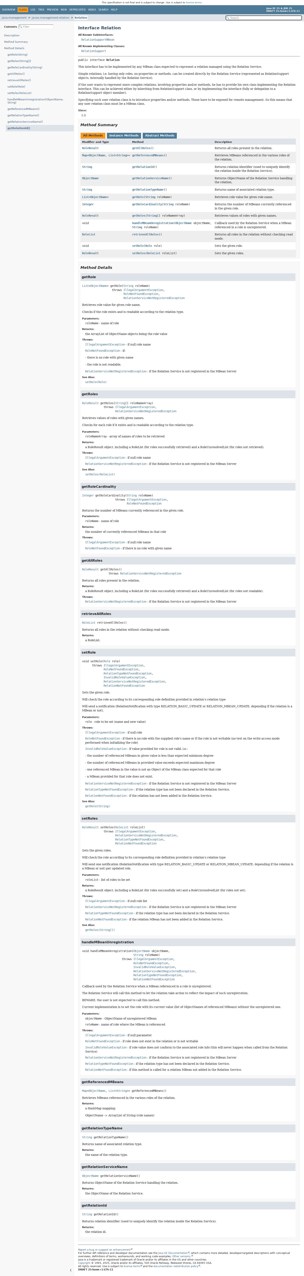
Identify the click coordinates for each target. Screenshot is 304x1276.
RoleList (88, 234)
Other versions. (181, 1256)
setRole (138, 245)
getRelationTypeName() (23, 115)
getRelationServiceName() (25, 121)
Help (114, 9)
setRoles (138, 253)
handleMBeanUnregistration (153, 223)
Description (11, 35)
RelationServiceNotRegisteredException (154, 298)
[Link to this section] (120, 125)
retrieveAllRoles (145, 234)
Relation (81, 17)
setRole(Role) (16, 86)
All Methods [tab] (93, 135)
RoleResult (90, 148)
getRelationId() (18, 128)
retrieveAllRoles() (19, 80)
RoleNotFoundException (140, 294)
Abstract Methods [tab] (159, 135)
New (64, 9)
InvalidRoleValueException (124, 677)
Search (103, 9)
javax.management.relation (50, 17)
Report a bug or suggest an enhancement (104, 1249)
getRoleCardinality (147, 204)
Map (84, 155)
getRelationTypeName (148, 189)
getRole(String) (17, 54)
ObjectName (97, 155)
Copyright (84, 1263)
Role (148, 245)
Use (33, 9)
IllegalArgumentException (143, 290)
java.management (14, 17)
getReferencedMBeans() (23, 108)
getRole (138, 197)
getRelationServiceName (150, 178)
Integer (88, 204)
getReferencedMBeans (148, 155)
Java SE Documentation (173, 1253)
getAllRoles (141, 148)
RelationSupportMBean (97, 39)
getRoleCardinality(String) (24, 67)
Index (92, 9)
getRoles (138, 215)
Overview (8, 9)
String (122, 155)
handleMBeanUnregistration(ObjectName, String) (35, 101)
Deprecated (77, 9)
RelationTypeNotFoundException (128, 673)
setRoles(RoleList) (19, 93)
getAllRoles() (16, 73)
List (112, 155)
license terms (194, 2)
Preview (52, 9)
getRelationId (143, 167)
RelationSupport (93, 51)
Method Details (14, 48)
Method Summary (16, 41)
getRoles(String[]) (19, 61)
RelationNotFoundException (124, 685)
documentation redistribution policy (175, 1266)
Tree (41, 9)
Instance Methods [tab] (124, 135)
